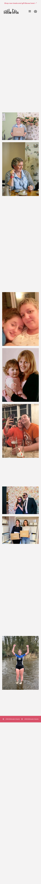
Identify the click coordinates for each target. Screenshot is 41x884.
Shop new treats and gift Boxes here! (19, 3)
